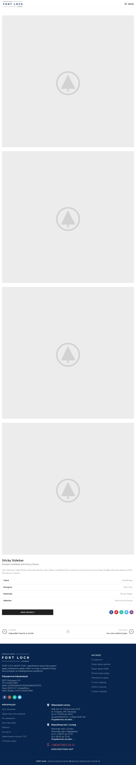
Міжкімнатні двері (100, 678)
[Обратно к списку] (68, 632)
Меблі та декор (99, 687)
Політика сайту (9, 741)
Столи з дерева (99, 682)
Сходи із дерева (99, 691)
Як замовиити (8, 718)
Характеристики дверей (13, 714)
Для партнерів (9, 723)
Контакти (6, 732)
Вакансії (6, 727)
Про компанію (9, 709)
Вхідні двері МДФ (100, 669)
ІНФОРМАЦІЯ (8, 704)
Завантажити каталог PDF (14, 736)
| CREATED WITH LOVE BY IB (89, 761)
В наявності (97, 660)
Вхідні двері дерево (101, 664)
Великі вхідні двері (100, 673)
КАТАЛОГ (96, 655)
